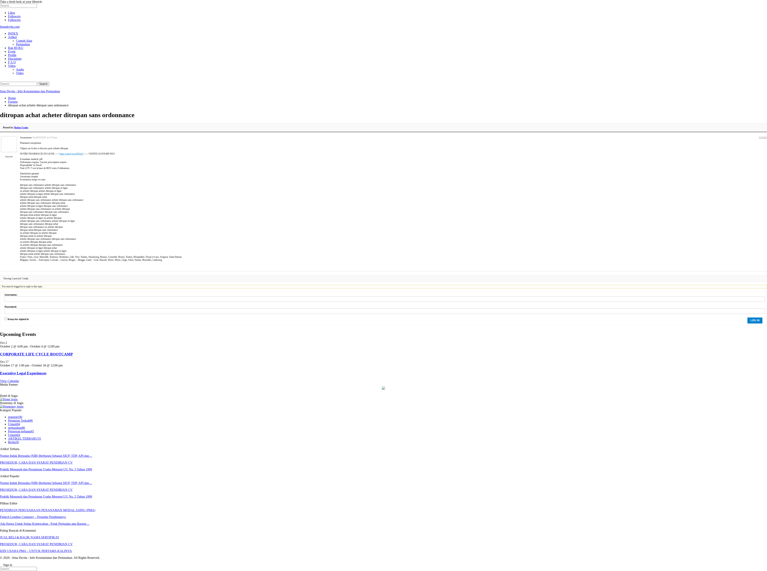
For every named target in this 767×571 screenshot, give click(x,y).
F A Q (12, 62)
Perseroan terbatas (21, 431)
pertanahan (16, 427)
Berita (13, 442)
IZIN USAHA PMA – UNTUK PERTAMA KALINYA (36, 551)
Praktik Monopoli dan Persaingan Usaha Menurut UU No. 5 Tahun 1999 (46, 469)
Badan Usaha (21, 127)
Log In (754, 320)
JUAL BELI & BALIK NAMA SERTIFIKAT (29, 537)
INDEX (13, 33)
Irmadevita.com (10, 26)
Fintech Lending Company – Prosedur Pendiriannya (33, 517)
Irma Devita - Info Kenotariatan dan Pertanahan (30, 91)
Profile (12, 55)
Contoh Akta (24, 40)
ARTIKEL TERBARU (24, 438)
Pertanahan (23, 44)
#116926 (763, 137)
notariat (15, 417)
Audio (20, 69)
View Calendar (9, 381)
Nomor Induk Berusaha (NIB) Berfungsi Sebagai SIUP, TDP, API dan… (46, 455)
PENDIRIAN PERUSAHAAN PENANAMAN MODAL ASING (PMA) (47, 510)
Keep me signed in (18, 319)
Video (12, 66)
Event (11, 51)
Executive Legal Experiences (23, 373)
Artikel (12, 37)
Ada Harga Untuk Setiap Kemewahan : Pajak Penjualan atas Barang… (44, 523)
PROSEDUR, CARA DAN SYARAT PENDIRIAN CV (36, 462)
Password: (11, 306)
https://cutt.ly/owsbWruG (71, 153)
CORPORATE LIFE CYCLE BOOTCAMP (36, 354)
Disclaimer (15, 58)
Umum (14, 424)
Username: (11, 294)
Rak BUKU (15, 48)
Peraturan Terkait (20, 420)
